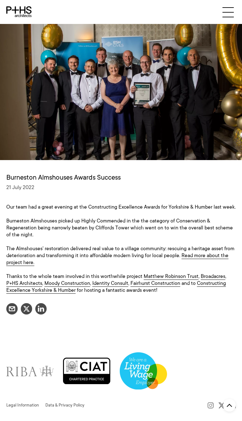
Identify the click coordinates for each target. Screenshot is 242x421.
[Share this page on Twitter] (26, 308)
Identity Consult (110, 283)
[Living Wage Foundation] (143, 370)
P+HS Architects (24, 283)
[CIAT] (86, 370)
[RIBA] (30, 370)
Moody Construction (67, 283)
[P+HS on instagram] (211, 405)
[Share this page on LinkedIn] (41, 308)
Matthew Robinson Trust (171, 276)
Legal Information (22, 405)
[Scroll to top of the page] (229, 405)
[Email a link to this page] (12, 308)
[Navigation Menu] (228, 12)
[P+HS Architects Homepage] (19, 12)
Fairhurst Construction (155, 283)
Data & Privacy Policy (64, 405)
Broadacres (213, 276)
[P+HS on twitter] (221, 405)
